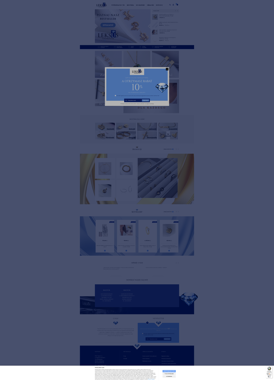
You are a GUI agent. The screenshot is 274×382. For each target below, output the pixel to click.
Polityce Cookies (151, 379)
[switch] (269, 376)
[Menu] (272, 367)
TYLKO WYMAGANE (169, 373)
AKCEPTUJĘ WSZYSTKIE (169, 371)
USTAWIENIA (169, 376)
